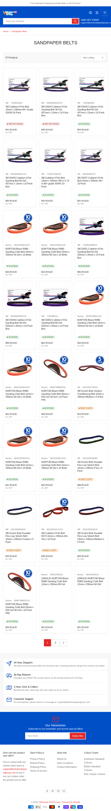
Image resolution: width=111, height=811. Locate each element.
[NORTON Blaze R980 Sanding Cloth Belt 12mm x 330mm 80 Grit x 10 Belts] (19, 439)
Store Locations (65, 763)
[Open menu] (105, 12)
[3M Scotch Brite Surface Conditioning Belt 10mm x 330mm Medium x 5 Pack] (91, 368)
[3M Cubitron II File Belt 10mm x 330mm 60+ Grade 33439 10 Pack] (19, 84)
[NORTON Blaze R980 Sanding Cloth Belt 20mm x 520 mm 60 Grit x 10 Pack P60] (19, 582)
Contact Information (67, 767)
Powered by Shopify (71, 802)
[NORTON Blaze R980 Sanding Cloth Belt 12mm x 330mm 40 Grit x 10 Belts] (55, 439)
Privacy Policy (37, 759)
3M (6, 103)
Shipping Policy (38, 767)
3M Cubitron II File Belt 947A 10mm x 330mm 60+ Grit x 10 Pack (54, 536)
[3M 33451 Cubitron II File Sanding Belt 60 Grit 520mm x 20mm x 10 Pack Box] (91, 226)
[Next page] (63, 642)
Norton (8, 245)
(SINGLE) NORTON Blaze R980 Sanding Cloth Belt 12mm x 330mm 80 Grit (55, 581)
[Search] (75, 21)
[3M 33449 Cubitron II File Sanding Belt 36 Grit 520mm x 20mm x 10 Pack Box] (19, 297)
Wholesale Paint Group (49, 802)
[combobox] (41, 21)
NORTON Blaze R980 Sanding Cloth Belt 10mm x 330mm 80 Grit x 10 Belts (55, 252)
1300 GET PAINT (90, 20)
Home (6, 31)
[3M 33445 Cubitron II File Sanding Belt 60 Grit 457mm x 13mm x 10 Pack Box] (19, 155)
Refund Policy (37, 763)
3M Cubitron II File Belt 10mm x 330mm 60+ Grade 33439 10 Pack (19, 109)
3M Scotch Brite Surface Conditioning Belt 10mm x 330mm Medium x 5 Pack (90, 394)
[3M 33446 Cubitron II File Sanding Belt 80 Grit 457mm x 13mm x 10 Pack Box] (91, 84)
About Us (61, 759)
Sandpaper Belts (19, 31)
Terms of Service (38, 771)
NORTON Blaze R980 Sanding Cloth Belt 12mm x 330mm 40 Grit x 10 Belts (55, 465)
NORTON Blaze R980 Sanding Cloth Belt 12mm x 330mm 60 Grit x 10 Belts (19, 394)
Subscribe (77, 736)
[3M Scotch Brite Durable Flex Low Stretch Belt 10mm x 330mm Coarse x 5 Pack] (19, 511)
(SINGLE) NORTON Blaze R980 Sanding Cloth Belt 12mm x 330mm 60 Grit (90, 581)
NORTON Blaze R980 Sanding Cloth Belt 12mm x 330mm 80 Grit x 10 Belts (19, 465)
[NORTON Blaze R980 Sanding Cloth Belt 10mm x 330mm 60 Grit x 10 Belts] (91, 297)
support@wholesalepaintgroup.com (94, 22)
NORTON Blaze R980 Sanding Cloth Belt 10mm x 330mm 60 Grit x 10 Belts (91, 323)
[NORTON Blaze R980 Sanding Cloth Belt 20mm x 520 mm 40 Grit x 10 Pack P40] (55, 368)
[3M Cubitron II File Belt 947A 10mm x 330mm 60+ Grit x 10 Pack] (55, 511)
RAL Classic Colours (94, 774)
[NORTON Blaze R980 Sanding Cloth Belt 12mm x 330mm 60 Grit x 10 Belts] (19, 368)
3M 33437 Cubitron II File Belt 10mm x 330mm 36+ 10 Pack (90, 181)
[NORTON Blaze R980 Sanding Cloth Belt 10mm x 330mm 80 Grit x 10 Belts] (55, 226)
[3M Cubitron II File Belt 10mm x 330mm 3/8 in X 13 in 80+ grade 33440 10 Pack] (55, 155)
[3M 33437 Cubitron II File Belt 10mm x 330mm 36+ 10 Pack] (91, 155)
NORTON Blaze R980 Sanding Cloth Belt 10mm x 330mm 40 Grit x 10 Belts (19, 252)
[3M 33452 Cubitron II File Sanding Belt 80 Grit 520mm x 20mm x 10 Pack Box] (55, 297)
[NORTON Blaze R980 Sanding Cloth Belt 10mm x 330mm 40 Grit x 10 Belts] (19, 226)
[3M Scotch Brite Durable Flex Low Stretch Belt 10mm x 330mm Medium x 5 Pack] (91, 511)
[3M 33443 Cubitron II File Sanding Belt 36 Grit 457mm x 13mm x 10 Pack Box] (55, 84)
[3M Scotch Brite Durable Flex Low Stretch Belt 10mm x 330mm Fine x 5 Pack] (91, 439)
